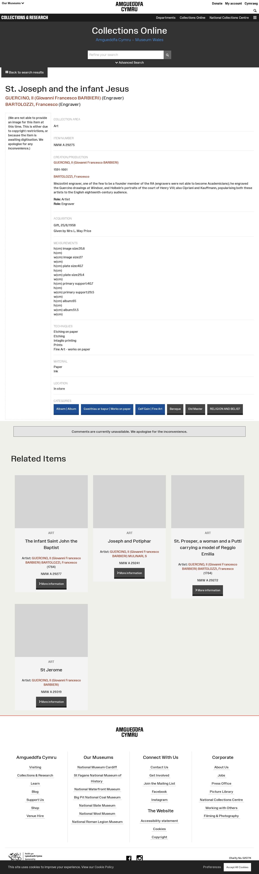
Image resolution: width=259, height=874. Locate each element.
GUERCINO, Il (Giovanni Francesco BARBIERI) (53, 97)
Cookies (159, 829)
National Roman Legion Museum (97, 821)
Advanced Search (131, 62)
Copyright (159, 837)
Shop (35, 808)
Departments (166, 17)
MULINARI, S (137, 556)
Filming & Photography (221, 816)
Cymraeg (251, 3)
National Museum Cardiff (97, 767)
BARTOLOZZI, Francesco (31, 104)
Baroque (175, 408)
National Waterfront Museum (97, 789)
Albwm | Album (66, 408)
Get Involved (159, 775)
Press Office (221, 783)
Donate (217, 3)
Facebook (159, 792)
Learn (35, 783)
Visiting (35, 767)
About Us (221, 767)
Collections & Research (24, 17)
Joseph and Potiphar (129, 541)
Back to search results (26, 72)
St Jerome (51, 669)
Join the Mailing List (159, 783)
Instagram (159, 800)
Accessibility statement (159, 821)
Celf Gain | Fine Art (150, 408)
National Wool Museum (97, 813)
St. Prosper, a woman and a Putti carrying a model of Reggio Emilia (208, 547)
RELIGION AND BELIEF (225, 408)
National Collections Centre (229, 17)
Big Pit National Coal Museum (97, 797)
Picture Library (221, 792)
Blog (35, 792)
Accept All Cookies (237, 867)
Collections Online (192, 17)
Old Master (195, 408)
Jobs (221, 775)
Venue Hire (35, 816)
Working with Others (221, 808)
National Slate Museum (97, 805)
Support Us (35, 800)
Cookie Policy (104, 867)
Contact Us (159, 767)
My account (233, 3)
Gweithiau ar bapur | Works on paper (107, 408)
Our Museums (11, 3)
